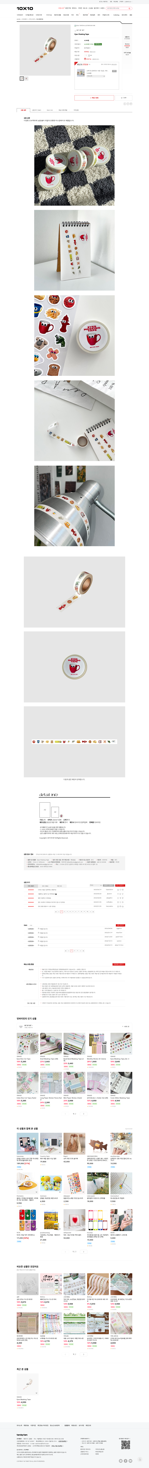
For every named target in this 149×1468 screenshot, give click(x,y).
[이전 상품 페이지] (65, 1114)
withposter (67, 1233)
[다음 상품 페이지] (83, 1114)
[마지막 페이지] (93, 912)
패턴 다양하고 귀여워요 (44, 898)
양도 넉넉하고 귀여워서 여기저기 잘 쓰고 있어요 (51, 902)
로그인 (100, 1)
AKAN (112, 1233)
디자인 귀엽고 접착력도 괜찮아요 (47, 890)
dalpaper (67, 1196)
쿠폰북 (97, 1454)
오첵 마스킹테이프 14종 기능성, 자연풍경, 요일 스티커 (102, 71)
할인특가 (96, 8)
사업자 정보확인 (62, 1441)
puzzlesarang (45, 1233)
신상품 (90, 8)
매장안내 (88, 1425)
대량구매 (68, 8)
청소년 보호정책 (55, 1425)
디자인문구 (24, 19)
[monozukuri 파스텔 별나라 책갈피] (121, 1188)
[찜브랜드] (75, 30)
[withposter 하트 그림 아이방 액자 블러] (74, 1224)
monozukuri (114, 1196)
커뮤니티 (61, 8)
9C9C (18, 1233)
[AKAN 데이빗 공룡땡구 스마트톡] (121, 1227)
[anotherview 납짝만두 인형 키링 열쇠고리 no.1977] (121, 1150)
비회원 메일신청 (99, 1451)
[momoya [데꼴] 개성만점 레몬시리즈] (51, 1188)
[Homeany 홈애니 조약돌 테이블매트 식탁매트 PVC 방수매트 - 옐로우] (28, 1189)
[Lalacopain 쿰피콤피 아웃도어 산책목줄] (98, 1187)
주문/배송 (115, 1)
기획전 (80, 8)
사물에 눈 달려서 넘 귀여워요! (46, 894)
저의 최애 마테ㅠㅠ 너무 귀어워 (46, 906)
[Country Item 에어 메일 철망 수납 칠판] (51, 1149)
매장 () (59, 886)
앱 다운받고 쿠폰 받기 (124, 1438)
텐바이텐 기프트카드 (85, 1449)
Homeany (20, 1196)
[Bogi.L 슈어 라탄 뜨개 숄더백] (74, 1148)
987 (127, 47)
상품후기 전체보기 (108, 885)
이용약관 (33, 1425)
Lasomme (20, 1156)
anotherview (115, 1156)
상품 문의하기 (120, 925)
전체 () (31, 886)
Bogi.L (66, 1156)
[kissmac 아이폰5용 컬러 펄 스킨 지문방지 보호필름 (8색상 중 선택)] (98, 1228)
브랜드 (102, 8)
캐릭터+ (74, 8)
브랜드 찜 (125, 1026)
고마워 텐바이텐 (84, 1454)
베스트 (85, 8)
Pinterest (131, 103)
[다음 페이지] (90, 912)
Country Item (45, 1156)
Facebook (127, 103)
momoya (43, 1196)
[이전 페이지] (58, 912)
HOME (18, 19)
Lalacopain (91, 1196)
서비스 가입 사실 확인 (56, 1446)
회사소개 (19, 1425)
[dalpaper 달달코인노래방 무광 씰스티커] (74, 1188)
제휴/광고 (74, 1425)
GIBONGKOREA (92, 1156)
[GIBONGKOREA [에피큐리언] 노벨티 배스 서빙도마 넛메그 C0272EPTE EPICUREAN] (98, 1150)
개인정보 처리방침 (42, 1425)
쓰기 (127, 54)
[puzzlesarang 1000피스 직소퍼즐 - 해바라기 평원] (51, 1226)
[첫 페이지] (56, 912)
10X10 (25, 8)
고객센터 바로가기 (84, 1438)
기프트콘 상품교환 (99, 1449)
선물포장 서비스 (84, 1451)
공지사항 (81, 1425)
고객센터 (121, 1)
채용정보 (26, 1425)
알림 (111, 1)
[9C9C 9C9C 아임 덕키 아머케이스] (28, 1226)
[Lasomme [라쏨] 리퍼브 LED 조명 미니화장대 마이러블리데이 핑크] (28, 1151)
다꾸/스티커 (32, 19)
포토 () (45, 886)
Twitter (124, 103)
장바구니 (128, 1)
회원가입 (105, 1)
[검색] (129, 8)
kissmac (90, 1233)
